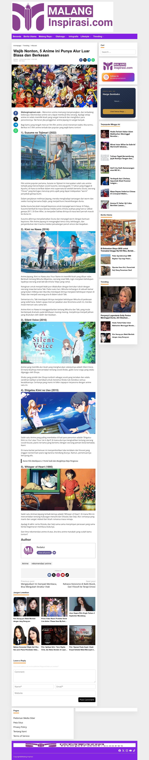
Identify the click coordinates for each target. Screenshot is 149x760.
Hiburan (15, 61)
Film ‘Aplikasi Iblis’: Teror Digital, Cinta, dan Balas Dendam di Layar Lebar (53, 648)
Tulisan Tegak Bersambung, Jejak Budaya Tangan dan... (122, 157)
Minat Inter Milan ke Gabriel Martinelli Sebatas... (122, 145)
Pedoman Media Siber (24, 718)
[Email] (54, 552)
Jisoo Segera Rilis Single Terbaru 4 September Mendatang (82, 614)
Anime (25, 563)
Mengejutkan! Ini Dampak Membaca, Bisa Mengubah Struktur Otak (39, 584)
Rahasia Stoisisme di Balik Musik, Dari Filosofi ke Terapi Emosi (79, 584)
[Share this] (81, 60)
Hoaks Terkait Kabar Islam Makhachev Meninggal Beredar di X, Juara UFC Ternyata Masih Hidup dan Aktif (123, 324)
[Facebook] (49, 575)
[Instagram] (58, 575)
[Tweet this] (85, 60)
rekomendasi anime (41, 563)
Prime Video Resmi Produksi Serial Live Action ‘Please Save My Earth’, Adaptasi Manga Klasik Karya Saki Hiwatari (54, 620)
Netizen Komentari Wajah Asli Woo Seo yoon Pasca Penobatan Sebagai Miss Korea (26, 648)
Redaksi (41, 547)
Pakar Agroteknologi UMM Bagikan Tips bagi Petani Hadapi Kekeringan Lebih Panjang (121, 257)
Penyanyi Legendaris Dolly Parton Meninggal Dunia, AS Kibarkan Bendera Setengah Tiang (116, 316)
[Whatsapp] (93, 60)
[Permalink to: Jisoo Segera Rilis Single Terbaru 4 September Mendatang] (82, 604)
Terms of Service (21, 736)
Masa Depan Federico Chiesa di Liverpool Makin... (122, 192)
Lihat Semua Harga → (118, 111)
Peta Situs (18, 722)
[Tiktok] (67, 575)
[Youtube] (63, 575)
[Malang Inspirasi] (62, 16)
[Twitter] (54, 575)
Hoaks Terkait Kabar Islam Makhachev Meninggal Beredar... (121, 134)
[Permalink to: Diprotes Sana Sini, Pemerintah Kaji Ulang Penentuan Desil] (105, 270)
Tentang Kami (20, 731)
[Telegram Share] (89, 60)
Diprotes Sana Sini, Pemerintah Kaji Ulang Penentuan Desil (123, 268)
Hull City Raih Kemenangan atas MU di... (122, 169)
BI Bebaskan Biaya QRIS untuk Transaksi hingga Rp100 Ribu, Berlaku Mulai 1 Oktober (118, 249)
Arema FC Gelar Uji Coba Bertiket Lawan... (121, 204)
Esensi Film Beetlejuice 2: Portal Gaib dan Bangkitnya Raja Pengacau (50, 461)
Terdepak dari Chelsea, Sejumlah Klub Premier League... (120, 180)
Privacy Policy (20, 727)
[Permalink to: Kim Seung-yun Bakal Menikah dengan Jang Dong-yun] (26, 607)
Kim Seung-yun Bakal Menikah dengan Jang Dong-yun (24, 619)
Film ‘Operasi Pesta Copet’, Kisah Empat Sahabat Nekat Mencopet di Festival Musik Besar (81, 648)
